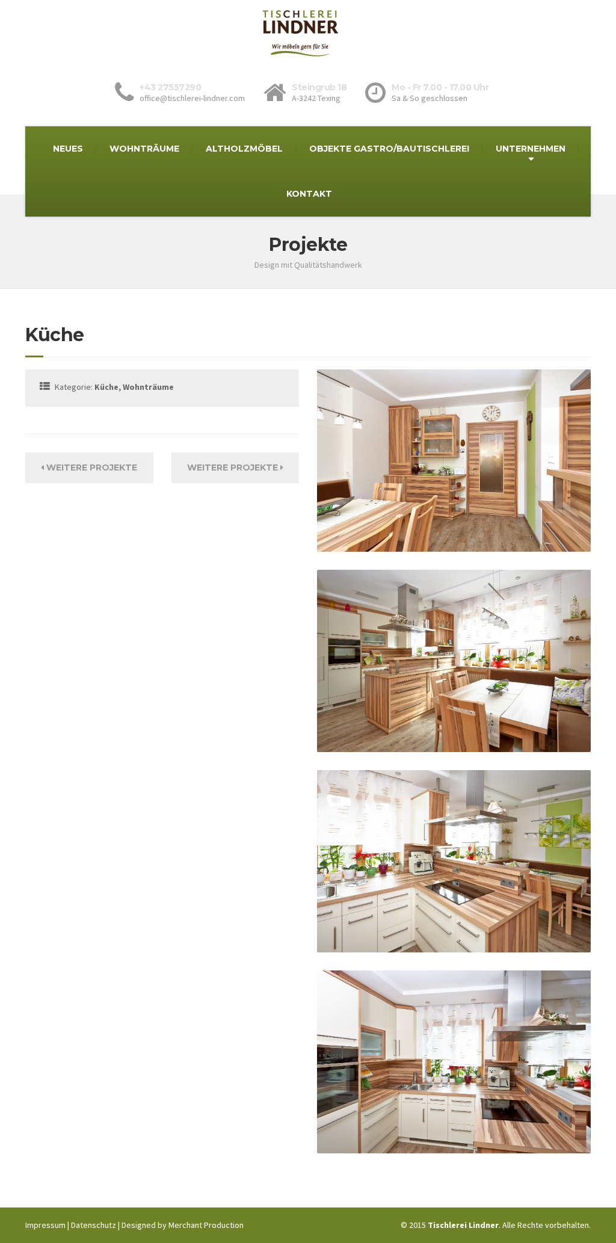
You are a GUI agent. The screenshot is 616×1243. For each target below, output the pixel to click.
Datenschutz (93, 1225)
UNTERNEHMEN (530, 148)
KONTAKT (309, 193)
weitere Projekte (90, 467)
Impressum (45, 1225)
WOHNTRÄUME (144, 148)
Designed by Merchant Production (183, 1225)
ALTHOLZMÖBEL (244, 148)
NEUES (68, 148)
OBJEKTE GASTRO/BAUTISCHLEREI (389, 148)
